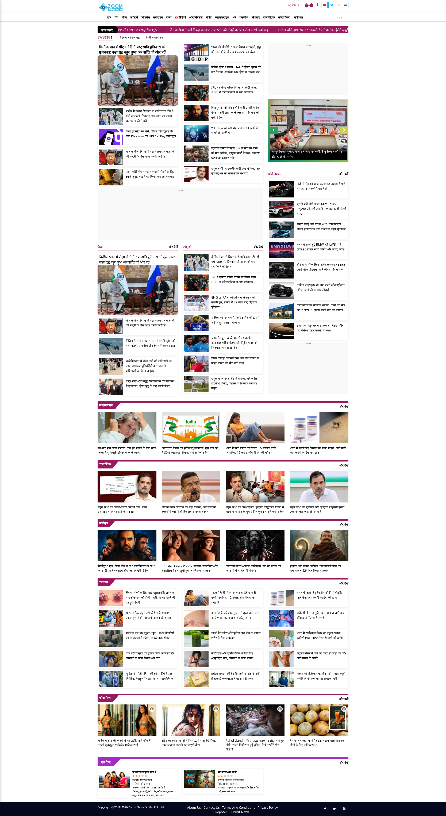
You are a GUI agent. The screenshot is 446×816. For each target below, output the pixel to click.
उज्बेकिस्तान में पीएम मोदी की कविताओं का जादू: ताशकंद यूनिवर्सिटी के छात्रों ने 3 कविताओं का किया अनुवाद (149, 366)
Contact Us (211, 807)
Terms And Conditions (238, 807)
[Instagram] (339, 5)
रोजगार (256, 17)
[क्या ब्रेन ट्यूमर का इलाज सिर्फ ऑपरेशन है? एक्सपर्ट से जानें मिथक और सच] (111, 659)
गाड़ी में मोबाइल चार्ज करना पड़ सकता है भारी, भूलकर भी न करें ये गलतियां (321, 186)
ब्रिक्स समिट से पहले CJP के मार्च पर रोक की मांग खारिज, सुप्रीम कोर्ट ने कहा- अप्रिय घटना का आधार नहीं (235, 153)
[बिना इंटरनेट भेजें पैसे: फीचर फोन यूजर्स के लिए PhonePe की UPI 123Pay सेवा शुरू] (111, 137)
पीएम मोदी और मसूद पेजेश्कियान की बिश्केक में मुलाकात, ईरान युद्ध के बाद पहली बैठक (150, 383)
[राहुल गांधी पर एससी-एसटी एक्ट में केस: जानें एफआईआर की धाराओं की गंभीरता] (196, 174)
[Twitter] (331, 5)
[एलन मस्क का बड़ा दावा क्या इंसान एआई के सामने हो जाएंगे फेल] (196, 133)
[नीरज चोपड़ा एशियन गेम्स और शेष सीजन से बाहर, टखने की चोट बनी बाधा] (196, 364)
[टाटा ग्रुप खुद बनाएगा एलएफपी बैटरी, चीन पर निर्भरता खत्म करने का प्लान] (281, 331)
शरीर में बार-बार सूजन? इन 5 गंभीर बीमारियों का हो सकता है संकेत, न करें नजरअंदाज (150, 635)
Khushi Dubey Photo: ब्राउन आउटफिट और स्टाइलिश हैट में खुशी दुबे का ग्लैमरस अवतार (190, 568)
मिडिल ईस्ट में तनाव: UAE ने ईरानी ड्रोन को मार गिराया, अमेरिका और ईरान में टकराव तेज (236, 69)
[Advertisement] (180, 215)
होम (109, 17)
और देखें (173, 247)
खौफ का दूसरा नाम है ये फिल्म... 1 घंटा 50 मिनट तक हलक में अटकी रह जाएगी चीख (189, 742)
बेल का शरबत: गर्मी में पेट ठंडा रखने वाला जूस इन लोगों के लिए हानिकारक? (317, 742)
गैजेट (209, 17)
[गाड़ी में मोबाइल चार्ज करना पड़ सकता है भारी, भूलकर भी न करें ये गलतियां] (281, 189)
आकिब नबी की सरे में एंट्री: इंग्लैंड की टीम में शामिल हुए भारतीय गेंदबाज (235, 320)
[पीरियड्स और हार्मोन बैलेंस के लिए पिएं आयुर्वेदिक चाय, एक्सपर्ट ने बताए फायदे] (196, 659)
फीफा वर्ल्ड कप (154, 37)
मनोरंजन (158, 17)
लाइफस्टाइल (222, 17)
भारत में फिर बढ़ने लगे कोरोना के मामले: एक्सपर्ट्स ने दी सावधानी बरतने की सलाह (148, 615)
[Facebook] (317, 5)
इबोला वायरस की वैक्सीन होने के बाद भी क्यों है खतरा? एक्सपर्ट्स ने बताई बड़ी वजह (235, 676)
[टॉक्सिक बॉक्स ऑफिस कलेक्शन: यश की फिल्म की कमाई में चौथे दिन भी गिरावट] (255, 545)
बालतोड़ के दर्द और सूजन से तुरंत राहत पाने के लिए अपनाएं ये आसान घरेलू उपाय (235, 615)
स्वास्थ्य (103, 582)
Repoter (221, 812)
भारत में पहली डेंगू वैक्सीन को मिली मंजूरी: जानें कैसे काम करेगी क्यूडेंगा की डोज (318, 450)
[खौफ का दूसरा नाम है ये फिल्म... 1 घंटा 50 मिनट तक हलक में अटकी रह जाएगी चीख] (191, 720)
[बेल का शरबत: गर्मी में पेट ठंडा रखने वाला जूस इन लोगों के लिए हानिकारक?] (319, 720)
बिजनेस (145, 17)
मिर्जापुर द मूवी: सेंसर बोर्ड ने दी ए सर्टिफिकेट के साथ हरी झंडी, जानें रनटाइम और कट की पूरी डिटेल (235, 112)
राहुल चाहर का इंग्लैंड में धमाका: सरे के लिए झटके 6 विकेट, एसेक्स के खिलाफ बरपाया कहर (234, 383)
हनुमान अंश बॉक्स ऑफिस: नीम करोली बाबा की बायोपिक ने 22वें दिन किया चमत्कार (315, 568)
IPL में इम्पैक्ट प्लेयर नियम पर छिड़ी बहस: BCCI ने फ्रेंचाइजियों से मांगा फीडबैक (234, 89)
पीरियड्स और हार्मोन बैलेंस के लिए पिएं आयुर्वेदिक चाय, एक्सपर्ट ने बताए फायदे (232, 655)
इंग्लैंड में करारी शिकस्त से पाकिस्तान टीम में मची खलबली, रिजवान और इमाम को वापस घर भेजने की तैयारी (149, 116)
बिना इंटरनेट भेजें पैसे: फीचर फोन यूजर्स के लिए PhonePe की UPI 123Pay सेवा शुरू (151, 133)
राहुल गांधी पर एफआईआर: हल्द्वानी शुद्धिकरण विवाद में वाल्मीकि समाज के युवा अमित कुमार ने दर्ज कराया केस (255, 509)
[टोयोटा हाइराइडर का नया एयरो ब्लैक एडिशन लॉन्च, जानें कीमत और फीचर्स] (281, 290)
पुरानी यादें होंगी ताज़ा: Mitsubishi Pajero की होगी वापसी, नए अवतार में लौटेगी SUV (321, 209)
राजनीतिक (269, 17)
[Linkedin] (345, 5)
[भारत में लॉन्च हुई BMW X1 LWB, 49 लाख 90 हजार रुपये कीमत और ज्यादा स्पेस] (281, 250)
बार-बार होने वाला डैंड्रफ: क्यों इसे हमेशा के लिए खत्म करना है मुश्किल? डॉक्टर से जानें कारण (127, 450)
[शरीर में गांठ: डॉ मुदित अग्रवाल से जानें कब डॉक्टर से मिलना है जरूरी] (281, 618)
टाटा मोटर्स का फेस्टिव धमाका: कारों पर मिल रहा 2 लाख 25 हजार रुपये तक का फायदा (321, 307)
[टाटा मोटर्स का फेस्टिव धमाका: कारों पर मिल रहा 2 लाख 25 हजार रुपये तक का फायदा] (281, 311)
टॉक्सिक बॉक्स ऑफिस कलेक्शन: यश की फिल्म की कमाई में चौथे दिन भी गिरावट (253, 568)
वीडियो (182, 17)
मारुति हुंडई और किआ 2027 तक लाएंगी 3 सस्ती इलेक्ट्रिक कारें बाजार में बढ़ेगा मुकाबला (321, 226)
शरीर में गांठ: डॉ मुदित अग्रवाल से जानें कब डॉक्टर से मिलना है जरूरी (320, 615)
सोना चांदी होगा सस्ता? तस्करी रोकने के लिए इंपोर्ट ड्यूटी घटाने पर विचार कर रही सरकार (277, 30)
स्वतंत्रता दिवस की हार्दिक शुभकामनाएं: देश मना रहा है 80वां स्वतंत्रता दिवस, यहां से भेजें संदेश (190, 450)
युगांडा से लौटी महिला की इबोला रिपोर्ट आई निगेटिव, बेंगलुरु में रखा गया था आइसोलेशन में (150, 676)
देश (116, 17)
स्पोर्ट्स (134, 17)
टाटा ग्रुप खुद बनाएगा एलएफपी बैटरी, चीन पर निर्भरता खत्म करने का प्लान (320, 327)
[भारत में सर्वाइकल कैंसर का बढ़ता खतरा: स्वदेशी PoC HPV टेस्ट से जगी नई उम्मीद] (281, 638)
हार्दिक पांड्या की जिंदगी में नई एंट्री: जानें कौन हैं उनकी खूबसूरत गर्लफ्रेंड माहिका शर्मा (124, 742)
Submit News (239, 812)
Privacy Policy (268, 807)
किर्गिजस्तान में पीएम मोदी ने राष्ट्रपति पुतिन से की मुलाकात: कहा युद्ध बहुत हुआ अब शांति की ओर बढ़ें (132, 49)
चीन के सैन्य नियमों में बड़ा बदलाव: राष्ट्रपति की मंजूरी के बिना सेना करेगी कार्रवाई (161, 30)
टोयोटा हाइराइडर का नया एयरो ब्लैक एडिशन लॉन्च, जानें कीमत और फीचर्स (321, 287)
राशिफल (298, 17)
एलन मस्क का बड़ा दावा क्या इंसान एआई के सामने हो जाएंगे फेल (234, 130)
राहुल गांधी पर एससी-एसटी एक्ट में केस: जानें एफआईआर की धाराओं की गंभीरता (235, 170)
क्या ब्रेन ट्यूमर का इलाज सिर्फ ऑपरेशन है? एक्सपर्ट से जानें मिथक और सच (150, 655)
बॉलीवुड (103, 523)
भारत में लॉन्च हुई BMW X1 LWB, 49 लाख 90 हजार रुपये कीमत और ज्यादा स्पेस (320, 246)
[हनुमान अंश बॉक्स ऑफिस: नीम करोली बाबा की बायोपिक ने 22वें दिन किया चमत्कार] (319, 545)
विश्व (124, 17)
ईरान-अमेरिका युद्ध (130, 37)
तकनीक (244, 17)
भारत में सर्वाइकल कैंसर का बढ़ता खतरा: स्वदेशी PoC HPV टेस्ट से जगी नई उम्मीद (320, 635)
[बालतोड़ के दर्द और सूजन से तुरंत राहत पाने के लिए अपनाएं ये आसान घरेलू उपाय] (196, 618)
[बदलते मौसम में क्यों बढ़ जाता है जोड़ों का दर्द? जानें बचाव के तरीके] (281, 659)
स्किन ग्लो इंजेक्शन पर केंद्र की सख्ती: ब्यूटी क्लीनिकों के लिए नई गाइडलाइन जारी (321, 676)
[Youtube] (324, 5)
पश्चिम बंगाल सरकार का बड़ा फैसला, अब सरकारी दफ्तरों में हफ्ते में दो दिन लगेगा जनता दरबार (189, 509)
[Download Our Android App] (307, 5)
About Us (194, 807)
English (291, 5)
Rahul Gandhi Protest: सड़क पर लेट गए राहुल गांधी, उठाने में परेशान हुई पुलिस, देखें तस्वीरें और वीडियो (255, 744)
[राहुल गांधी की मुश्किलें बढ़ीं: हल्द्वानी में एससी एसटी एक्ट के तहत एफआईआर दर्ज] (319, 486)
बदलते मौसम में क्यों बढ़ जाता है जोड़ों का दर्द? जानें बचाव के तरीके (321, 655)
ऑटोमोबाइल (196, 17)
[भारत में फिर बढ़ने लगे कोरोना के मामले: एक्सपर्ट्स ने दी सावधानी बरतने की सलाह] (111, 618)
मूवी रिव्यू (105, 762)
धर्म (234, 17)
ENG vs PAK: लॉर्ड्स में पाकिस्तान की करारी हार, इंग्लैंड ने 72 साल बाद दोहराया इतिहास (234, 302)
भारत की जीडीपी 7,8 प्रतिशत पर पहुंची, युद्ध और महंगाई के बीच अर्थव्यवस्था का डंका (236, 49)
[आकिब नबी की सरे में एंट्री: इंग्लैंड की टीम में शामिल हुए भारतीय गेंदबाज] (196, 323)
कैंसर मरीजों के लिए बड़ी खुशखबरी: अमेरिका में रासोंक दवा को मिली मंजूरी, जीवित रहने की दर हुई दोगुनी (150, 597)
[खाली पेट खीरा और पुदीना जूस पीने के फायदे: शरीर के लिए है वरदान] (196, 638)
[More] (339, 17)
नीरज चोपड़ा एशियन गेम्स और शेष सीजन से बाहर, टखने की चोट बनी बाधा (235, 360)
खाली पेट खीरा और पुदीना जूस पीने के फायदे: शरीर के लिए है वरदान (236, 635)
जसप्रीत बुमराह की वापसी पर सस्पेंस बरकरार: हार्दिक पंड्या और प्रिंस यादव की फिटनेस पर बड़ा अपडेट (234, 343)
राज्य (168, 17)
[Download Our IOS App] (311, 5)
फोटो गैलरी (284, 17)
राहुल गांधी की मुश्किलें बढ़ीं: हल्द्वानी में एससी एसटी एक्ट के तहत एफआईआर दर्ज (317, 509)
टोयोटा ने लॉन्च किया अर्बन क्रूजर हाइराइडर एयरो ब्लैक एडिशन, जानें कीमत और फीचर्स (321, 267)
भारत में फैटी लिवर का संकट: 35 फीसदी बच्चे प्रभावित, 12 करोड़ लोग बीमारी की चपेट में (251, 450)
